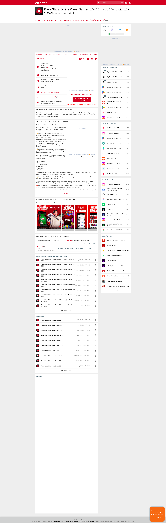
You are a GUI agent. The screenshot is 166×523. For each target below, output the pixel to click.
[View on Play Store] (88, 59)
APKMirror (43, 2)
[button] (80, 59)
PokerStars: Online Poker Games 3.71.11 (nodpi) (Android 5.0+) (58, 259)
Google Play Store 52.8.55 (114, 138)
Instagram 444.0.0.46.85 (113, 220)
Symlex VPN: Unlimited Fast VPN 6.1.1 (117, 271)
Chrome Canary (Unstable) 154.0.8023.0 (118, 250)
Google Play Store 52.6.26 (114, 107)
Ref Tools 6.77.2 (111, 245)
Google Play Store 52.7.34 (114, 92)
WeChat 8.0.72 (111, 204)
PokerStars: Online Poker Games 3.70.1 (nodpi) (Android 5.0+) (58, 284)
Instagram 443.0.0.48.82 (113, 163)
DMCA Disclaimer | (84, 521)
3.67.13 (85, 20)
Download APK (83, 99)
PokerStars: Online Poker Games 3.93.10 (52, 325)
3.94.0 (53, 203)
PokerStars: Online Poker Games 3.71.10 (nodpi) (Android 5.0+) (58, 264)
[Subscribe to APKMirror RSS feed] (127, 30)
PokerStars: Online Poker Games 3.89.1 (52, 366)
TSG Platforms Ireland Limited (60, 13)
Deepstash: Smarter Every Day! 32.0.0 (117, 240)
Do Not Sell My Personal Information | (69, 521)
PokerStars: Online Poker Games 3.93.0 (52, 330)
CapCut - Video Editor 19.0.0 (114, 82)
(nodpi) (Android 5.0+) (97, 20)
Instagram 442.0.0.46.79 (113, 133)
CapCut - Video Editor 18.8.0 (114, 72)
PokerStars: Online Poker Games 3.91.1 (52, 350)
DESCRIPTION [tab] (57, 54)
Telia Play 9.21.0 (111, 260)
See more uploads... (66, 310)
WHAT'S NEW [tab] (48, 54)
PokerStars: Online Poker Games (69, 20)
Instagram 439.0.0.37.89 (113, 117)
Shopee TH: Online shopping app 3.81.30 (118, 276)
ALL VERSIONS (94, 54)
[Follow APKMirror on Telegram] (120, 30)
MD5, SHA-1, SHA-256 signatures (50, 92)
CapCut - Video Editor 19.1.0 (114, 77)
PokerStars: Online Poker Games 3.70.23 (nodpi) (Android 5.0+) (58, 269)
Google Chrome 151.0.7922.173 (115, 230)
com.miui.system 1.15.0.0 (114, 143)
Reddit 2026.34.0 (111, 158)
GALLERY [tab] (65, 54)
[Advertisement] (66, 38)
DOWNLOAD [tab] (39, 54)
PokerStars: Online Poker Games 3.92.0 (52, 340)
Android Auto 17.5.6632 (113, 168)
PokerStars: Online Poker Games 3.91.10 (52, 345)
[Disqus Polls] (66, 400)
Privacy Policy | (55, 521)
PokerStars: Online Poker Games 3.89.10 (52, 361)
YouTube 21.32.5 (111, 112)
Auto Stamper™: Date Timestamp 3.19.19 (118, 286)
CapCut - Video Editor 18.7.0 (114, 97)
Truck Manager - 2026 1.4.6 (114, 281)
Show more (66, 193)
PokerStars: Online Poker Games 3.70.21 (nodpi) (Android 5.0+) (58, 274)
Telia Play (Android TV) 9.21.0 (115, 266)
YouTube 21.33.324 (112, 174)
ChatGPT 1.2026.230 (112, 194)
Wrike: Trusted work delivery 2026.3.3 (117, 255)
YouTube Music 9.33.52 (113, 128)
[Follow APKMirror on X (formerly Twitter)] (104, 30)
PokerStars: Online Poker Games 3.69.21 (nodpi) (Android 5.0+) (58, 294)
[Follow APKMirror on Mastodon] (112, 30)
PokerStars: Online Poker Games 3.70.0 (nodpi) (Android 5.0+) (58, 289)
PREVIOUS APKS (84, 54)
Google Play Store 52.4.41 (114, 87)
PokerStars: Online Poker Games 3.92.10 (52, 335)
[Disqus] (66, 445)
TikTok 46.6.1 (110, 209)
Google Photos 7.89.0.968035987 (116, 199)
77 (48, 67)
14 (55, 97)
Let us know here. (87, 520)
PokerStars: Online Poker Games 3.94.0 (52, 320)
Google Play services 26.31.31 (115, 148)
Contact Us (92, 521)
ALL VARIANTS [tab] (73, 54)
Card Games (40, 59)
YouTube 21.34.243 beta (113, 153)
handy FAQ (69, 240)
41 (48, 97)
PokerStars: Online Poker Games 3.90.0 (52, 356)
